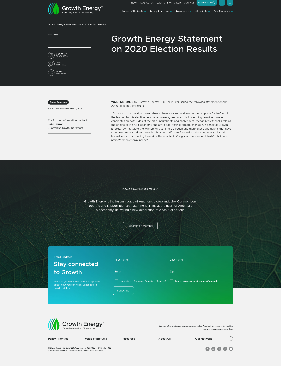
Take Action (147, 2)
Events (160, 2)
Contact (189, 2)
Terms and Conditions (144, 281)
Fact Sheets (174, 2)
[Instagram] (225, 349)
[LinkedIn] (213, 349)
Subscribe (123, 290)
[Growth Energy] (75, 8)
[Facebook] (219, 349)
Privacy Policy (76, 350)
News (134, 2)
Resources (182, 11)
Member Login (205, 3)
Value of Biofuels (132, 11)
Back (55, 35)
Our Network (222, 11)
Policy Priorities (159, 11)
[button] (231, 338)
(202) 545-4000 (104, 348)
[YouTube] (231, 349)
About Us (201, 11)
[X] (207, 349)
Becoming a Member (140, 226)
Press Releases (58, 102)
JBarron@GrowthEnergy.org (65, 128)
